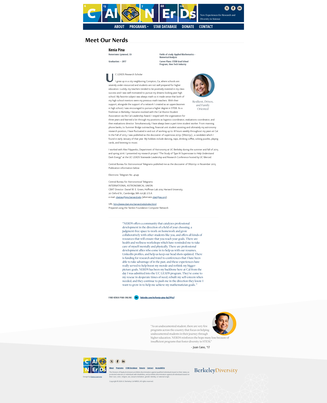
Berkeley (216, 370)
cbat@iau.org (159, 197)
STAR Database (165, 26)
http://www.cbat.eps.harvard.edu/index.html (134, 204)
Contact (206, 26)
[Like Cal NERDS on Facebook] (233, 8)
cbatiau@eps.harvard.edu (128, 197)
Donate (188, 26)
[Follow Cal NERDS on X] (227, 8)
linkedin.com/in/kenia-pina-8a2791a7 (157, 297)
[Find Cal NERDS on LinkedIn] (239, 8)
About (119, 26)
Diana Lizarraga (96, 377)
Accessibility (160, 368)
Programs (138, 26)
